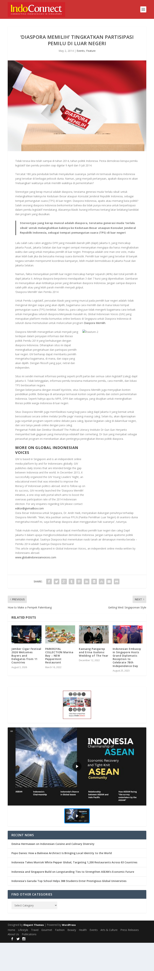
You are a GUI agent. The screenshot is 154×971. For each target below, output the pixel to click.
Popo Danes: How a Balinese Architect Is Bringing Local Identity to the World (61, 853)
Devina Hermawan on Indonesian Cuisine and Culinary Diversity (52, 844)
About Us (13, 934)
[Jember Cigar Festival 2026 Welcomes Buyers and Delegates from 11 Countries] (26, 634)
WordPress (69, 925)
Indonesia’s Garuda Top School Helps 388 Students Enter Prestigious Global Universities (68, 881)
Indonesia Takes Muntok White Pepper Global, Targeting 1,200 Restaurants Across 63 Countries (74, 862)
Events (81, 51)
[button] (77, 766)
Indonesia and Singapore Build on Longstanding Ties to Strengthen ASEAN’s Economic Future (72, 871)
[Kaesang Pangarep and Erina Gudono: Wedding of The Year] (94, 634)
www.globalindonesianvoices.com (35, 557)
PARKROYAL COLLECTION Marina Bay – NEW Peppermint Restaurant (59, 655)
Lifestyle (23, 930)
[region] (77, 776)
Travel (34, 930)
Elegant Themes (33, 925)
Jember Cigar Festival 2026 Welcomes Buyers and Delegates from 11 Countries (26, 655)
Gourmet (46, 930)
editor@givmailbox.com (29, 508)
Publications (29, 934)
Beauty (71, 930)
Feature (91, 51)
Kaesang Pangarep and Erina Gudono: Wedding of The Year (93, 652)
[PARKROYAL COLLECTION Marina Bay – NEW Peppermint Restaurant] (60, 634)
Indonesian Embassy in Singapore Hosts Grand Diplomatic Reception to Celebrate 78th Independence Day (127, 657)
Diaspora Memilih (94, 323)
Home (11, 930)
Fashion (60, 930)
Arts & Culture (109, 930)
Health (83, 930)
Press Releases (129, 930)
